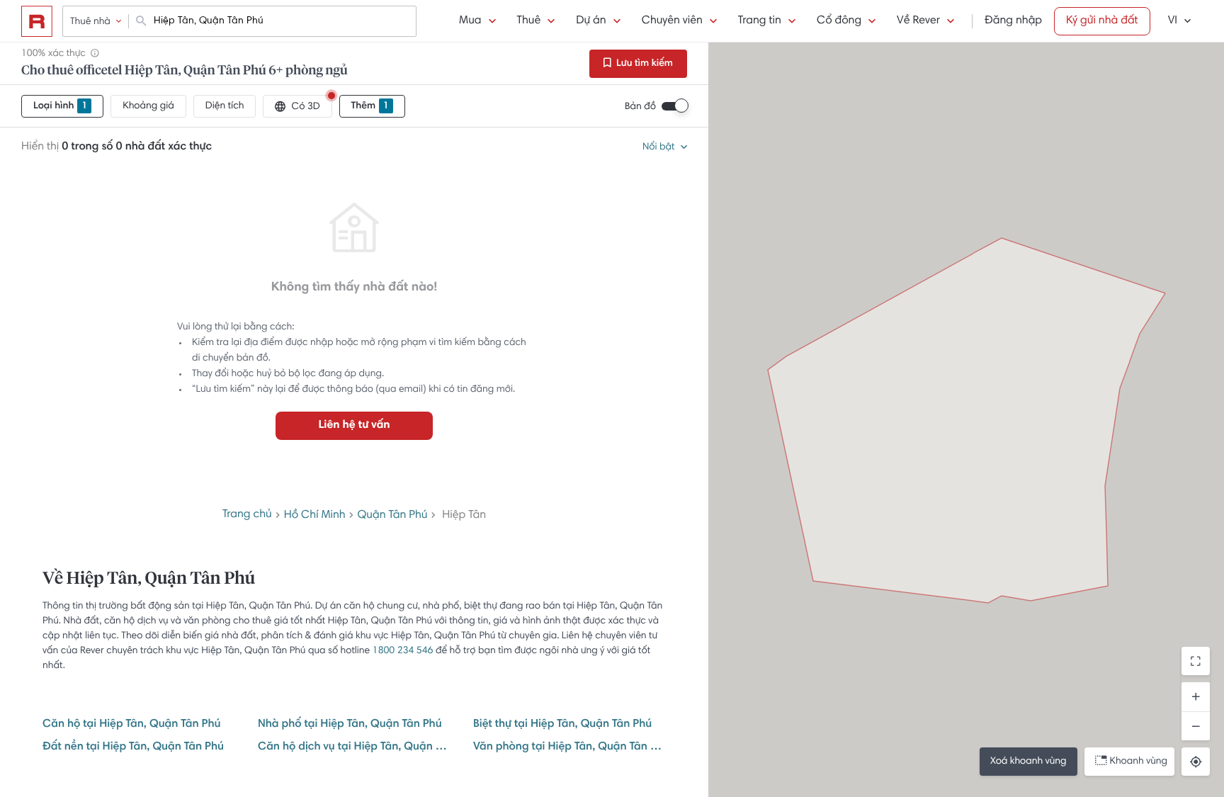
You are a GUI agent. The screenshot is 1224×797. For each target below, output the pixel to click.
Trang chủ (247, 515)
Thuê (529, 21)
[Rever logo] (36, 21)
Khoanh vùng (1138, 762)
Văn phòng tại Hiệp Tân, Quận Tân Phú (569, 747)
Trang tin (759, 21)
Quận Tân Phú (393, 515)
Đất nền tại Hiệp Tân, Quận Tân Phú (133, 747)
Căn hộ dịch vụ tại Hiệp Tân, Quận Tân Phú (354, 747)
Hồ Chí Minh (315, 515)
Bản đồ (640, 107)
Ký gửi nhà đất (1102, 21)
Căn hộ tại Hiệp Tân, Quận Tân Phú (131, 724)
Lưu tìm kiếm (643, 64)
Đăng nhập (1013, 21)
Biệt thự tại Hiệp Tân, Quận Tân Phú (562, 724)
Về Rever (918, 21)
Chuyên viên (672, 21)
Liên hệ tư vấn (354, 425)
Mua (470, 21)
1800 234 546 (403, 651)
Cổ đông (839, 21)
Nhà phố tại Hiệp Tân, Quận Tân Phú (350, 724)
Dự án (591, 21)
